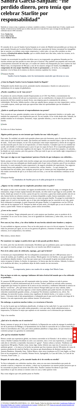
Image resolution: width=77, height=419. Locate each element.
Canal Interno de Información (19, 407)
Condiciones (64, 403)
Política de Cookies (14, 405)
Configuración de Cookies (29, 405)
